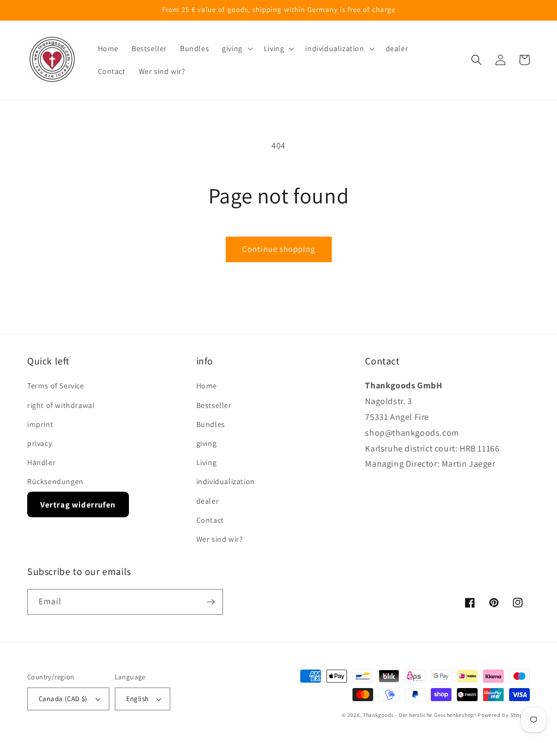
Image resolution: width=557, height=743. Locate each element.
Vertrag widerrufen (78, 504)
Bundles (210, 424)
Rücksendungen (55, 481)
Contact (210, 520)
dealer (207, 501)
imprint (40, 424)
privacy (39, 443)
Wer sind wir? (219, 539)
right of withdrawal (61, 405)
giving (206, 443)
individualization (225, 481)
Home (206, 386)
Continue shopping (278, 249)
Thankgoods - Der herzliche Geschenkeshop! (419, 715)
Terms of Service (55, 386)
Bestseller (214, 405)
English (137, 698)
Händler (41, 462)
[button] (236, 48)
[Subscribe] (210, 602)
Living (206, 462)
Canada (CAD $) (63, 698)
